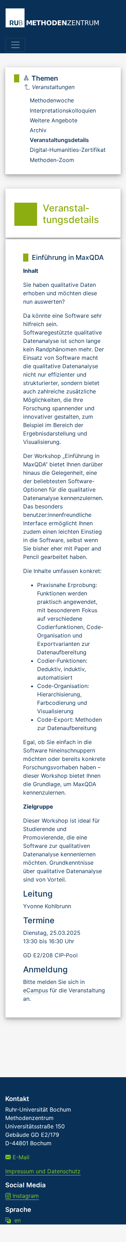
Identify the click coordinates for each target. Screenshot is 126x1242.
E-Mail (20, 1157)
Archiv (38, 130)
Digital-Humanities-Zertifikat (68, 149)
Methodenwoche (52, 100)
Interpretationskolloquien (63, 110)
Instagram (25, 1195)
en (16, 1220)
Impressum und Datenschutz (42, 1171)
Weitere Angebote (53, 120)
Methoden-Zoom (52, 159)
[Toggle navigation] (15, 45)
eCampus (35, 990)
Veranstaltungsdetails (59, 139)
